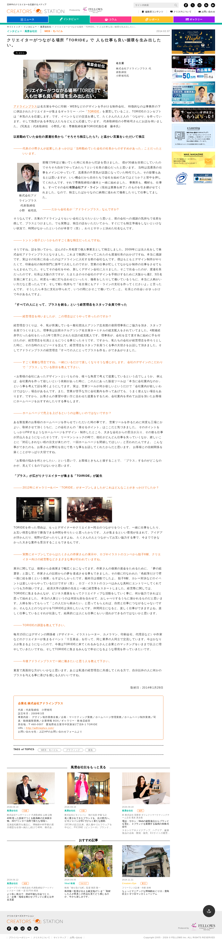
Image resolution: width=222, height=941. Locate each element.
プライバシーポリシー (19, 938)
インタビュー (30, 27)
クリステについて (182, 11)
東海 (90, 750)
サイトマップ (60, 938)
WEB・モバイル (49, 750)
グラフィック (73, 750)
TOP (209, 912)
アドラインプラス (25, 106)
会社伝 (55, 27)
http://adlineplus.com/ (40, 728)
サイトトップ (13, 27)
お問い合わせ (208, 11)
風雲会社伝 (45, 27)
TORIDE (93, 111)
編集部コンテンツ (154, 11)
